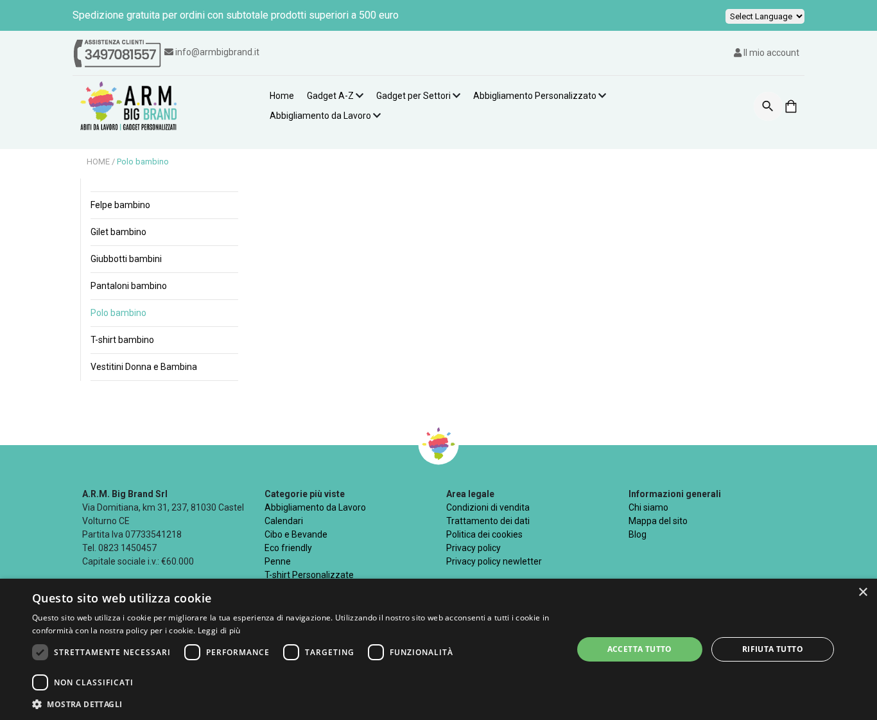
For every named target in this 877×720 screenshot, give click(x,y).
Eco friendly (288, 548)
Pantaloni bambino (129, 286)
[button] (294, 704)
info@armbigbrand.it (217, 52)
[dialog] (438, 649)
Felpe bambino (120, 205)
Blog (638, 534)
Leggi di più (219, 630)
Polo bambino (143, 161)
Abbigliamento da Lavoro (320, 115)
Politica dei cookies (484, 534)
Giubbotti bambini (126, 259)
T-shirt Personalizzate (309, 575)
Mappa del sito (658, 521)
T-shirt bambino (122, 340)
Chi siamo (648, 507)
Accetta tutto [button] (639, 649)
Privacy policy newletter (494, 561)
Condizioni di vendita (488, 507)
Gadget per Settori (413, 96)
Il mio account (770, 53)
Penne (278, 561)
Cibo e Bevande (296, 534)
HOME (99, 161)
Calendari (284, 521)
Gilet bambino (118, 232)
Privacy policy (473, 548)
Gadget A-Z (330, 96)
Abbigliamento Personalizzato (534, 96)
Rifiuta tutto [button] (772, 649)
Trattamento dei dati (488, 521)
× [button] (862, 592)
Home (282, 96)
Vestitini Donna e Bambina (144, 367)
